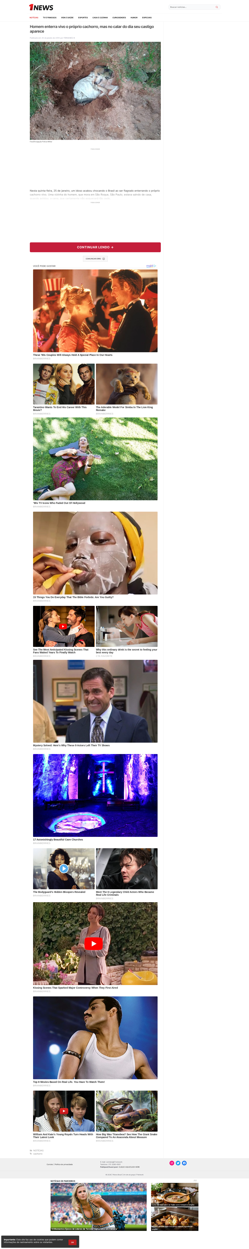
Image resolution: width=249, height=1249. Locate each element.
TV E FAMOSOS (49, 17)
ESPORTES (83, 17)
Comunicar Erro (93, 259)
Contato (50, 1164)
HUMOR (134, 17)
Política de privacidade (64, 1164)
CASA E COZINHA (100, 17)
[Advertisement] (95, 168)
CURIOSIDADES (119, 17)
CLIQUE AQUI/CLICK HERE (129, 1167)
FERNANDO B (69, 38)
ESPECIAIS (147, 17)
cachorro (37, 1153)
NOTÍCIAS (34, 17)
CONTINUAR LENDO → (95, 247)
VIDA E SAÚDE (67, 17)
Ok (72, 1242)
